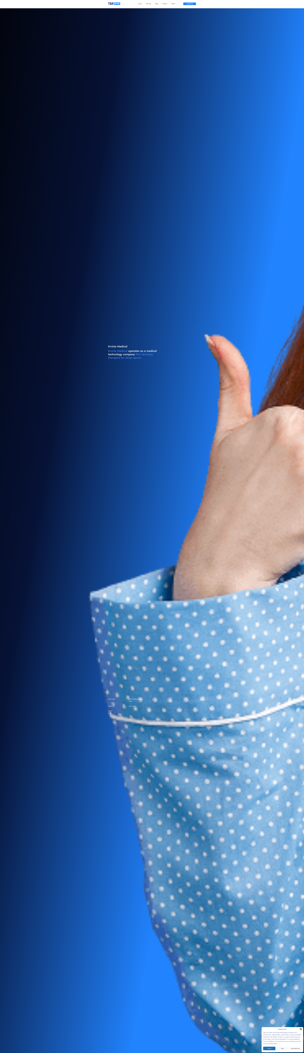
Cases (140, 4)
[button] (301, 1029)
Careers (164, 4)
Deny (282, 1048)
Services (148, 4)
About (173, 4)
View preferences (295, 1048)
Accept (269, 1048)
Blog (156, 4)
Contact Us (189, 4)
